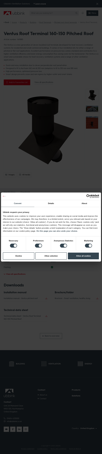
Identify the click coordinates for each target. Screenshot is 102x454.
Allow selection (51, 256)
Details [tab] (51, 203)
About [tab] (84, 203)
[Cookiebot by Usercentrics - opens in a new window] (88, 196)
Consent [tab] (17, 203)
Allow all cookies (83, 256)
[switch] (38, 246)
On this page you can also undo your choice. (57, 231)
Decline (18, 256)
